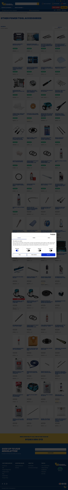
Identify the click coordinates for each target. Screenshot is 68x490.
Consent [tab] (19, 237)
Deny (20, 254)
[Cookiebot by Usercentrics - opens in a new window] (51, 234)
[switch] (28, 250)
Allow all (48, 254)
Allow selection (34, 254)
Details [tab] (34, 237)
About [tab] (49, 237)
